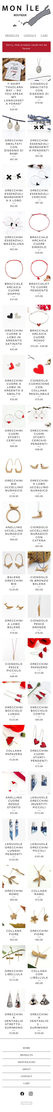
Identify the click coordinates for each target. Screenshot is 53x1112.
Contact (30, 35)
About (26, 1069)
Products (12, 35)
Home (26, 1048)
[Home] (26, 15)
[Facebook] (22, 1094)
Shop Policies (26, 1062)
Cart (44, 35)
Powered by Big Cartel (26, 1103)
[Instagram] (30, 1094)
